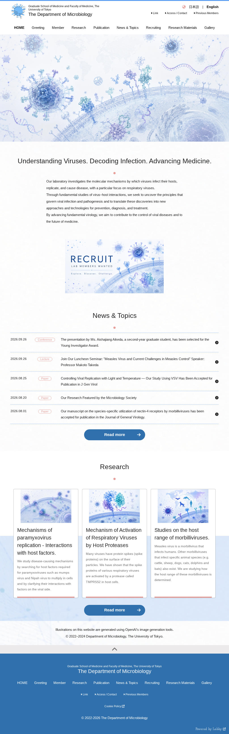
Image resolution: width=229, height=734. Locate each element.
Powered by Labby (209, 729)
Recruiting (152, 683)
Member (59, 683)
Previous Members (206, 13)
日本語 (194, 7)
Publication (101, 683)
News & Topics (127, 683)
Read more (114, 434)
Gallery (206, 683)
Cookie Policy (113, 706)
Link (155, 13)
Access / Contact (176, 13)
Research (79, 683)
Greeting (40, 683)
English (212, 7)
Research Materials (180, 683)
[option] (114, 88)
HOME (22, 683)
